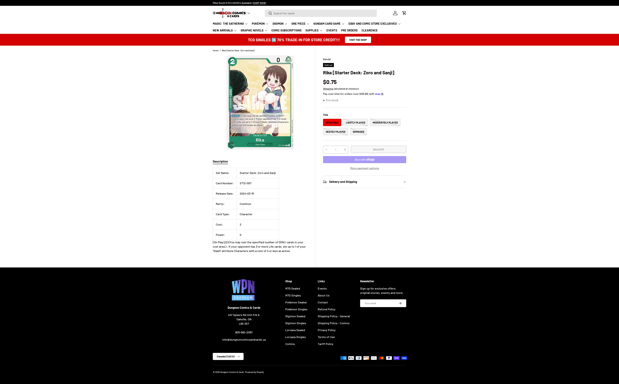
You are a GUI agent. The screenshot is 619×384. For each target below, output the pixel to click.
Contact (323, 302)
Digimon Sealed (295, 316)
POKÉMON (258, 23)
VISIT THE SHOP (358, 39)
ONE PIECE (298, 23)
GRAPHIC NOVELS (252, 30)
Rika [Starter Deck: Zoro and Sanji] (238, 50)
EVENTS (331, 30)
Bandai (327, 59)
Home (215, 50)
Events (322, 288)
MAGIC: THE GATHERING (228, 23)
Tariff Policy (325, 344)
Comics (290, 344)
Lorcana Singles (295, 337)
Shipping (328, 88)
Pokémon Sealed (296, 302)
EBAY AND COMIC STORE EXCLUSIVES (373, 23)
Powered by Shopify (254, 372)
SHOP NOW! (259, 2)
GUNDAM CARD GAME (327, 23)
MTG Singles (293, 295)
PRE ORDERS (349, 30)
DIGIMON (278, 23)
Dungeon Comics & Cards (232, 372)
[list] (260, 102)
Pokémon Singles (296, 309)
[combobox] (321, 13)
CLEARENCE (370, 30)
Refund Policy (326, 309)
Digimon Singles (295, 323)
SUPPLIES (312, 30)
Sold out (378, 149)
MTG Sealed (292, 288)
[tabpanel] (260, 210)
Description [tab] (220, 161)
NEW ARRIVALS (223, 30)
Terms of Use (326, 337)
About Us (323, 295)
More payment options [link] (364, 168)
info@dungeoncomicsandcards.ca (244, 339)
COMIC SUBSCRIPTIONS (286, 30)
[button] (404, 13)
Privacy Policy (327, 330)
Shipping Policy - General (334, 316)
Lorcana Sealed (295, 330)
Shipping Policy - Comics (333, 323)
